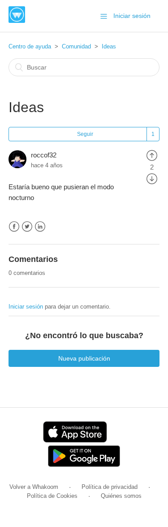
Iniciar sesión (26, 306)
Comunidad (76, 46)
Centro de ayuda (30, 46)
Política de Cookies (52, 495)
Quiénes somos (121, 495)
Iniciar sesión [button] (132, 15)
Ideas (109, 46)
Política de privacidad (110, 486)
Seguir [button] (85, 134)
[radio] (151, 155)
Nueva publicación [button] (84, 358)
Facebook (14, 226)
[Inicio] (17, 20)
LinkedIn (40, 226)
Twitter (27, 226)
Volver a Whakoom (33, 486)
